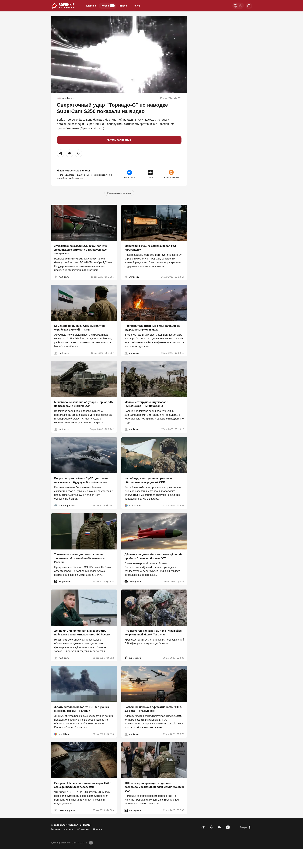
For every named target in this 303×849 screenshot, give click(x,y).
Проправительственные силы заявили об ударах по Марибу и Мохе (152, 327)
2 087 (111, 353)
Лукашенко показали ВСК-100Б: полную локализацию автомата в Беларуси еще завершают (80, 249)
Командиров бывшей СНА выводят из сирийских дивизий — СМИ (79, 327)
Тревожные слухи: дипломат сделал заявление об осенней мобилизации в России (79, 558)
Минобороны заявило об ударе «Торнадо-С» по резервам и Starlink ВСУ (83, 404)
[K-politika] (126, 505)
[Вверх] (246, 827)
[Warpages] (56, 581)
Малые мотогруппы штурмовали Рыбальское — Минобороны (146, 404)
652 (182, 505)
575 (112, 734)
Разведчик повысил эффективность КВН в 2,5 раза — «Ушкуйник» (153, 708)
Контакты (68, 829)
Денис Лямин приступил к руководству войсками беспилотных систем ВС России (82, 632)
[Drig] (59, 98)
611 (182, 581)
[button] (60, 153)
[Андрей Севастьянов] (126, 429)
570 (182, 734)
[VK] (219, 827)
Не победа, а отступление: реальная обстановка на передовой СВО (149, 480)
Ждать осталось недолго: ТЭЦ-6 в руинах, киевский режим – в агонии (82, 708)
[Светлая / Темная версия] (238, 6)
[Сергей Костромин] (56, 277)
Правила (97, 829)
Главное (91, 5)
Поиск (136, 5)
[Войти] (249, 6)
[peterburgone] (126, 581)
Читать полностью (119, 140)
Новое (107, 5)
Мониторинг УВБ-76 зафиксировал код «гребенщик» (150, 247)
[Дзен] (228, 827)
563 (112, 810)
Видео (123, 5)
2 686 (111, 276)
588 (182, 658)
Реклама (55, 829)
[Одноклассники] (211, 827)
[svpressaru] (126, 658)
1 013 (181, 429)
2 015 (181, 353)
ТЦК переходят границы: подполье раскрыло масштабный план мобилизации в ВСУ (154, 787)
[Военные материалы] (63, 6)
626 (112, 581)
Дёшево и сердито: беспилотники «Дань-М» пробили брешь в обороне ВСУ (153, 556)
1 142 (111, 429)
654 (112, 505)
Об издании (83, 829)
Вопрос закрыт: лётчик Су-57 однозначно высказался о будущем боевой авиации (81, 480)
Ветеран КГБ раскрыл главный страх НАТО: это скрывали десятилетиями (83, 785)
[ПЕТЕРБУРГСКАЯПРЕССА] (56, 810)
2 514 (181, 276)
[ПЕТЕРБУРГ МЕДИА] (56, 505)
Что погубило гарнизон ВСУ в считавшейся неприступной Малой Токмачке (153, 632)
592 (112, 658)
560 (182, 810)
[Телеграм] (203, 827)
